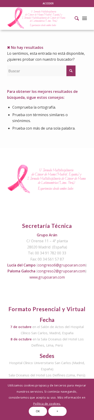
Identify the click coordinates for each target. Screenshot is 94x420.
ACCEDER (48, 3)
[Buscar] (74, 18)
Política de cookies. (47, 404)
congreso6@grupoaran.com (62, 265)
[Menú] (84, 18)
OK (38, 411)
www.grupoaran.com (47, 277)
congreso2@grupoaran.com (61, 271)
